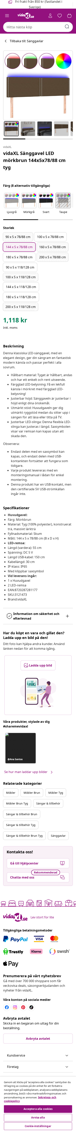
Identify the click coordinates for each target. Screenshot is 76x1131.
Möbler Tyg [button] (55, 793)
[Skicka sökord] (67, 26)
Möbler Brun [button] (32, 793)
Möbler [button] (10, 793)
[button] (11, 205)
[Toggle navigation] (7, 15)
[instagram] (15, 1007)
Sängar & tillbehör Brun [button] (21, 814)
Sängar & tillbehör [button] (48, 803)
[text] (15, 321)
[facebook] (7, 1007)
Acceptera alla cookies (38, 1109)
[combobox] (38, 27)
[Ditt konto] (50, 15)
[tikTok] (31, 1007)
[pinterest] (23, 1007)
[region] (38, 1103)
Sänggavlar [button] (58, 836)
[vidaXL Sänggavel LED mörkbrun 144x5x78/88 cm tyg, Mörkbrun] (38, 85)
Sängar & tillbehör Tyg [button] (20, 825)
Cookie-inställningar (38, 1126)
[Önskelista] (59, 15)
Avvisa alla (38, 1117)
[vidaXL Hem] (26, 16)
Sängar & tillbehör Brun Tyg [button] (24, 836)
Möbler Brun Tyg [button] (17, 803)
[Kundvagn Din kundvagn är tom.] (69, 15)
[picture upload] (38, 692)
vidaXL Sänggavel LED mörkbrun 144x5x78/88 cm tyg (34, 160)
